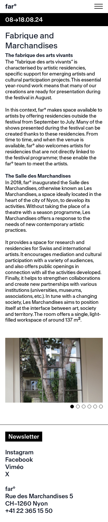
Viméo (14, 467)
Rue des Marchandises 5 (39, 496)
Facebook (19, 459)
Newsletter (23, 436)
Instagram (19, 452)
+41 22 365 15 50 (29, 510)
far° (11, 6)
